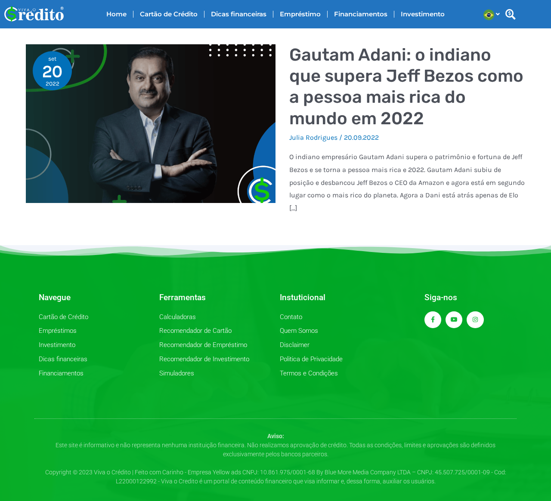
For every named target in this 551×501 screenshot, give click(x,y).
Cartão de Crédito (169, 14)
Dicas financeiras (238, 14)
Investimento (423, 14)
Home (116, 14)
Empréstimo (300, 14)
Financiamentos (360, 14)
